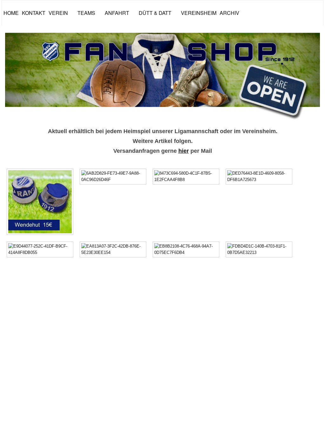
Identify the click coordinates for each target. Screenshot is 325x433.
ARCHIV (229, 12)
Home (11, 12)
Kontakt (33, 12)
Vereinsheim (198, 12)
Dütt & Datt (155, 12)
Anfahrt (117, 12)
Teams (86, 12)
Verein (58, 12)
